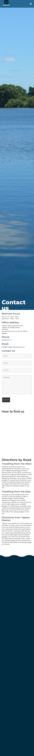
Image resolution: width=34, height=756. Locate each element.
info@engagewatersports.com (13, 347)
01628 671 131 (6, 340)
